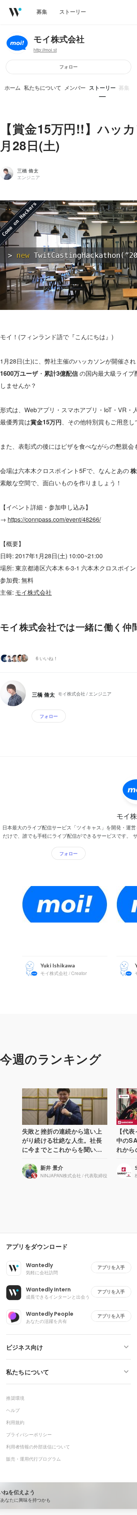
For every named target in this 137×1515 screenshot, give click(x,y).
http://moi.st (45, 50)
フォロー (68, 67)
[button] (71, 1247)
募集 (124, 88)
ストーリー (102, 88)
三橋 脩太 (27, 170)
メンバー (75, 88)
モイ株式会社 (58, 39)
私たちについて (42, 88)
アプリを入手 (111, 1267)
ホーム (13, 88)
